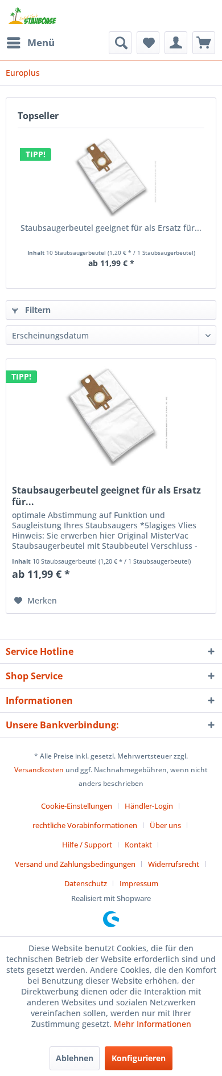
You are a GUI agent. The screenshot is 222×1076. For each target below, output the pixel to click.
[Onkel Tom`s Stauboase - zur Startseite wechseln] (33, 16)
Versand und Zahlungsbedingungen (75, 864)
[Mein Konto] (176, 42)
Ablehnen (74, 1058)
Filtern (37, 309)
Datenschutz (85, 883)
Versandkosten (39, 770)
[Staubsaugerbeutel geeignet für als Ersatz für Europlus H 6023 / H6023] (111, 177)
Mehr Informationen (152, 1023)
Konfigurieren (139, 1058)
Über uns (165, 825)
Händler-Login (149, 806)
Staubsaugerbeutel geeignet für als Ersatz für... (111, 227)
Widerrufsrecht (173, 864)
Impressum (139, 883)
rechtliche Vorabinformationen (84, 825)
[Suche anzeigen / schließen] (120, 42)
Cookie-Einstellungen (76, 806)
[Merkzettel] (148, 42)
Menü (41, 42)
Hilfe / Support (87, 844)
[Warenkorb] (203, 42)
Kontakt (138, 844)
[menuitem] (30, 42)
